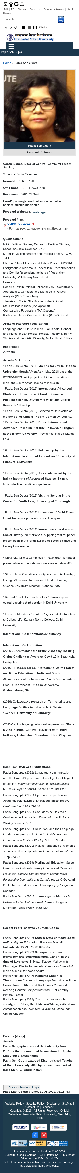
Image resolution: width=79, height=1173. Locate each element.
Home (7, 62)
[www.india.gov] (20, 1127)
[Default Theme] (35, 27)
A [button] (15, 27)
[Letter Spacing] (22, 4)
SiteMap (67, 1103)
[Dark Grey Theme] (29, 27)
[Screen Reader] (16, 3)
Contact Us (35, 9)
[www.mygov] (39, 1127)
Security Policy (35, 1103)
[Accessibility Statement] (11, 4)
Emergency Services (54, 9)
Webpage (39, 212)
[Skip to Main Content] (5, 3)
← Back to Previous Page (22, 1087)
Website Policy (14, 1103)
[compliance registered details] (57, 1143)
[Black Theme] (23, 27)
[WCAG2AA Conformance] (37, 1143)
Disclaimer (53, 1103)
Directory (22, 9)
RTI (13, 9)
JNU (6, 9)
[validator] (19, 1143)
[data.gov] (58, 1127)
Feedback (48, 1107)
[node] (30, 37)
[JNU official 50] (44, 1135)
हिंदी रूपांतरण (43, 27)
